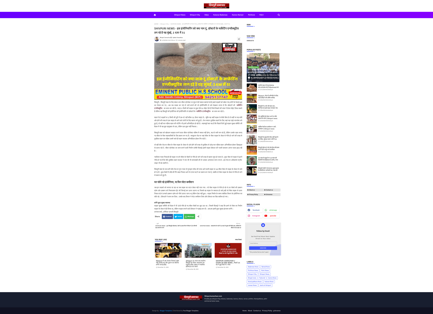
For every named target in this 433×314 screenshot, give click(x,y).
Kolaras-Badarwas (220, 15)
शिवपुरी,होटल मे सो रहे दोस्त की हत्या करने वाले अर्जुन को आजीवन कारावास (268, 149)
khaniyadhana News (255, 282)
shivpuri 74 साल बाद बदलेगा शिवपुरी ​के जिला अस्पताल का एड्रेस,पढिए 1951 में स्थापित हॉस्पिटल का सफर (195, 264)
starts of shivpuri (265, 285)
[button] (279, 15)
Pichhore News (253, 270)
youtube (273, 216)
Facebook (169, 216)
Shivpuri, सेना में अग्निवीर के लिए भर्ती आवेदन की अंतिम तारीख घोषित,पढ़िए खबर (268, 98)
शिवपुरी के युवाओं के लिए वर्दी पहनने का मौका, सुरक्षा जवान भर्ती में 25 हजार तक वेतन (268, 139)
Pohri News (265, 270)
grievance (277, 311)
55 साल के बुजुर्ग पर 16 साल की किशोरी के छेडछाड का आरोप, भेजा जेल (268, 160)
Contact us (269, 190)
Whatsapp (190, 216)
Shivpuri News (179, 15)
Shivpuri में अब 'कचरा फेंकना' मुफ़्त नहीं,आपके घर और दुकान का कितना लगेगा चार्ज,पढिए (167, 263)
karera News (272, 278)
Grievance (269, 194)
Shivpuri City (195, 15)
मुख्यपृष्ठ (156, 24)
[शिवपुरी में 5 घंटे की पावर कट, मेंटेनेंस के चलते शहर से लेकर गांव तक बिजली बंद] (252, 108)
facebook (256, 210)
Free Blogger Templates (190, 311)
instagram (256, 216)
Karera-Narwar (238, 15)
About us (252, 190)
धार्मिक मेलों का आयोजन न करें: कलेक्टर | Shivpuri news (267, 128)
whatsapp (273, 210)
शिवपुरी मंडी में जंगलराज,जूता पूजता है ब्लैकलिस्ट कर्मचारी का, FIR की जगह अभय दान (268, 170)
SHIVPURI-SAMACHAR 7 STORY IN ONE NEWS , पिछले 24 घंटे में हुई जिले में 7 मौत (228, 263)
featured (262, 278)
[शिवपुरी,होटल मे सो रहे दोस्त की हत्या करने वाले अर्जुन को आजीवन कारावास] (252, 150)
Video (206, 15)
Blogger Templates (166, 311)
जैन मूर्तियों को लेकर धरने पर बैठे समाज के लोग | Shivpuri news (267, 117)
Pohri (261, 15)
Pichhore (251, 15)
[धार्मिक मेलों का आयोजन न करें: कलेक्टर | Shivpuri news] (252, 129)
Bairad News (265, 267)
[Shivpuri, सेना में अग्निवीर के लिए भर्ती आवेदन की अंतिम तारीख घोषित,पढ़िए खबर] (252, 98)
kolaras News (269, 282)
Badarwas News (253, 267)
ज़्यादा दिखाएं (238, 240)
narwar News (252, 285)
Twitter (179, 216)
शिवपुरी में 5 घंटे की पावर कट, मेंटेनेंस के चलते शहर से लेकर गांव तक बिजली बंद (268, 108)
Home (244, 311)
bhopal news (252, 278)
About (250, 311)
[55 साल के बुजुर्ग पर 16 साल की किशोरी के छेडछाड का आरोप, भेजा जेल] (252, 160)
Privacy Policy (253, 194)
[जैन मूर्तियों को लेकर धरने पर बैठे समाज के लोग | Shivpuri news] (252, 119)
